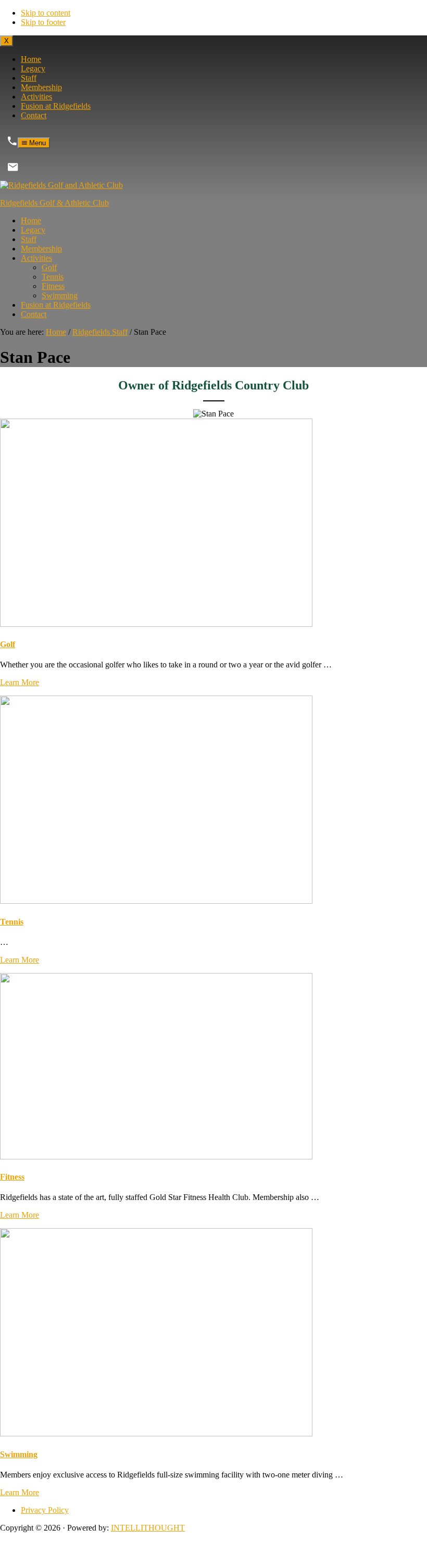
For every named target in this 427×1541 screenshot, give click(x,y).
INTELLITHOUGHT (148, 1527)
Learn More (19, 682)
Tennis (11, 921)
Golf (7, 644)
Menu (36, 143)
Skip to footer (43, 22)
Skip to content (45, 12)
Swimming (18, 1454)
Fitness (12, 1176)
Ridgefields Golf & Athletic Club (54, 202)
